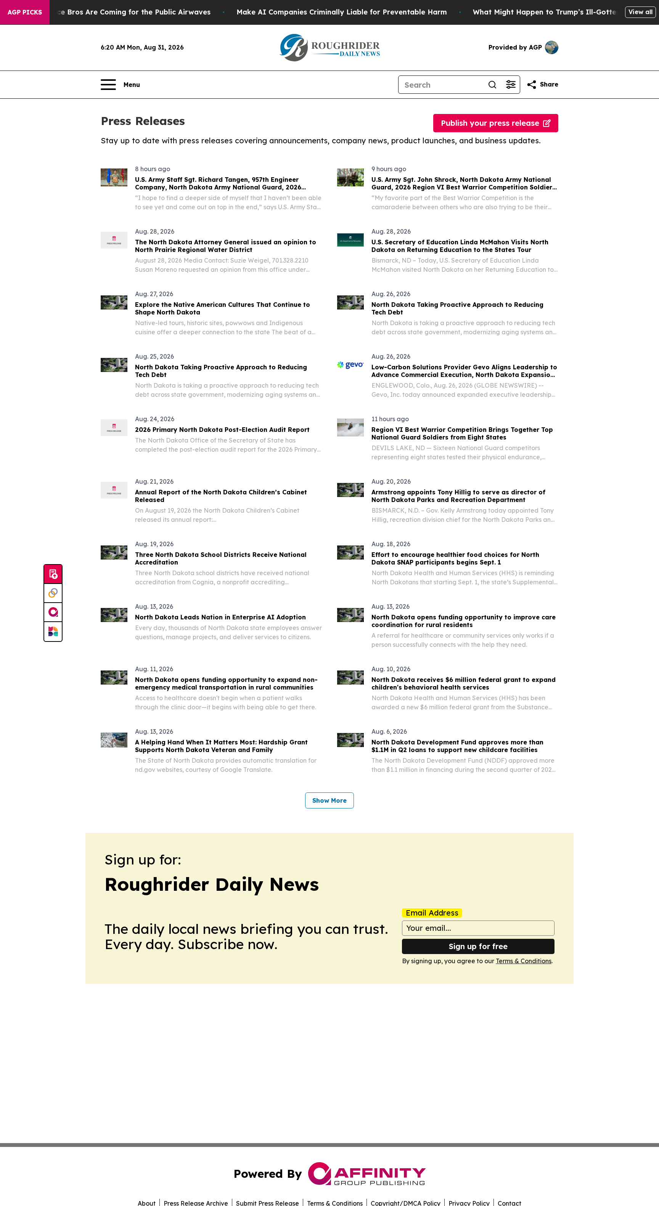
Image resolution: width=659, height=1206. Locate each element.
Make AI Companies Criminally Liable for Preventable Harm (341, 12)
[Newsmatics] (53, 631)
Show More (329, 800)
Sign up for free (478, 946)
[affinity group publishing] (53, 612)
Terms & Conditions (523, 961)
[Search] (492, 84)
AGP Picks (25, 12)
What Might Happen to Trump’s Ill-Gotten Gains (557, 12)
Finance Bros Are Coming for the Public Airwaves (124, 12)
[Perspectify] (53, 593)
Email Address (432, 912)
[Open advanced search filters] (510, 84)
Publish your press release (490, 123)
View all (640, 12)
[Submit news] (53, 574)
